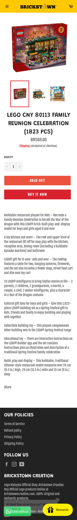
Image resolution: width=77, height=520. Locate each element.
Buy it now (37, 194)
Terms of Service (14, 424)
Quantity (8, 157)
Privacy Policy (13, 437)
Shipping (24, 146)
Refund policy (12, 430)
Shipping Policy (14, 443)
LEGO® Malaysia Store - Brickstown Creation (36, 511)
